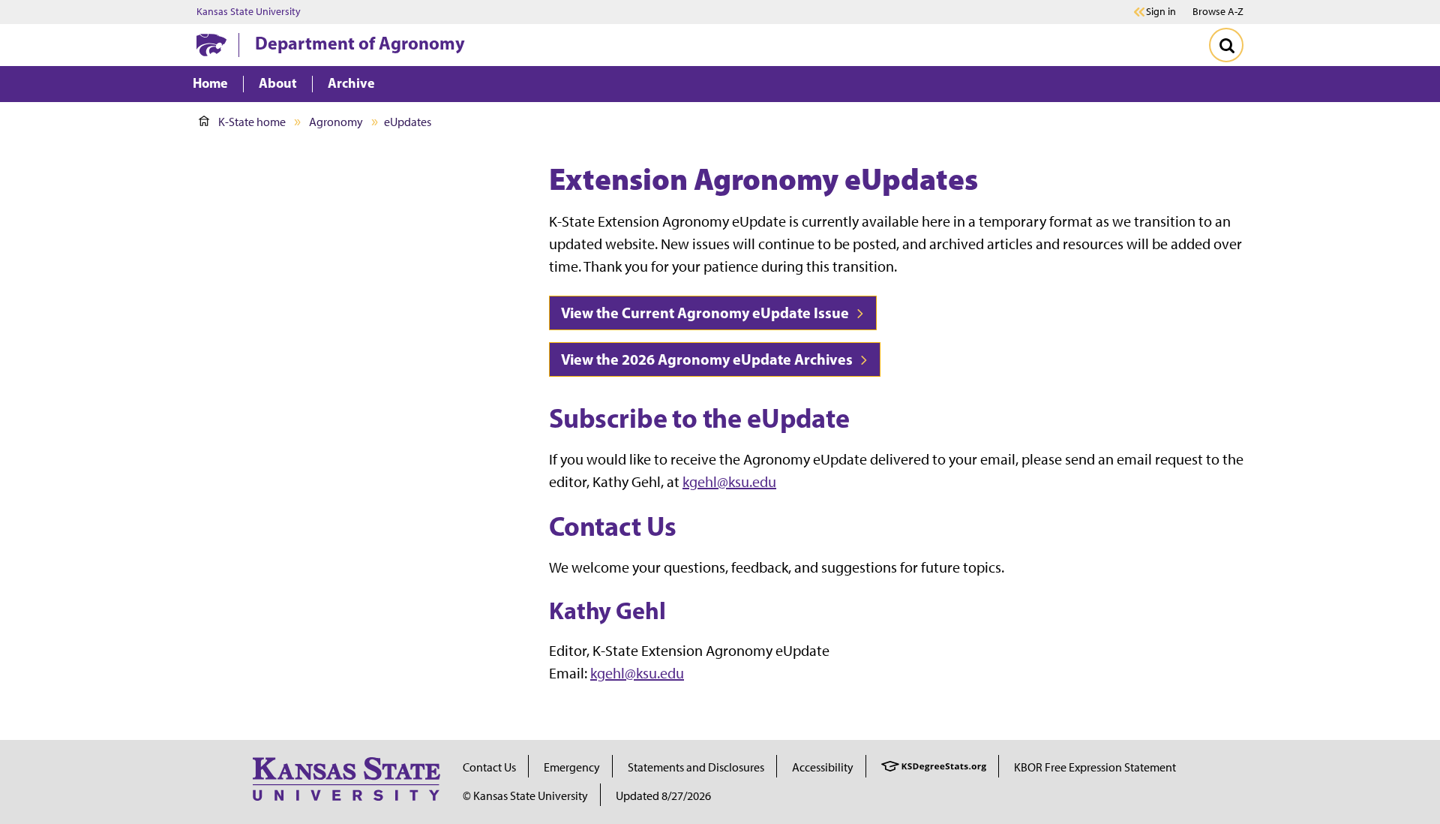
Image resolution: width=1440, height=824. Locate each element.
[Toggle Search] (1226, 45)
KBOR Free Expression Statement (1095, 767)
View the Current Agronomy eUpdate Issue (706, 312)
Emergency (572, 767)
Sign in (1161, 12)
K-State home (252, 122)
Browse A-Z (1218, 11)
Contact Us (489, 767)
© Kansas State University (525, 796)
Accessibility (823, 767)
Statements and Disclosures (696, 767)
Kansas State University (248, 12)
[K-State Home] (211, 44)
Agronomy (336, 122)
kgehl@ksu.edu (729, 482)
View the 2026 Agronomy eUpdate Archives (708, 359)
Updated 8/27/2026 (663, 796)
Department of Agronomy (360, 43)
